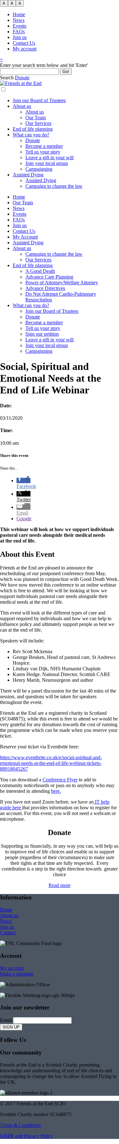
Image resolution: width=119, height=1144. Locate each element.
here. (56, 791)
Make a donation (17, 973)
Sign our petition (42, 334)
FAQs (19, 31)
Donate (32, 140)
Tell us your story (42, 152)
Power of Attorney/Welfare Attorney (61, 282)
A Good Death (40, 271)
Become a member (44, 146)
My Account (25, 237)
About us (22, 106)
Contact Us (24, 43)
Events (19, 26)
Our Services (38, 123)
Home (19, 14)
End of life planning (33, 129)
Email (6, 1020)
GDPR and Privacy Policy (26, 1136)
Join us (20, 37)
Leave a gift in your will (49, 157)
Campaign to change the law (54, 186)
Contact (8, 932)
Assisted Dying (28, 174)
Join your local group (46, 163)
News (18, 20)
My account (24, 48)
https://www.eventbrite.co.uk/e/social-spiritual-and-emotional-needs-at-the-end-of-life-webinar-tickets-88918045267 (51, 763)
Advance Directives (45, 288)
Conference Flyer (60, 779)
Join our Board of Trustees (39, 100)
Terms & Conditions (20, 1125)
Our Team (35, 117)
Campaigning (38, 169)
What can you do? (31, 134)
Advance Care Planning (49, 276)
